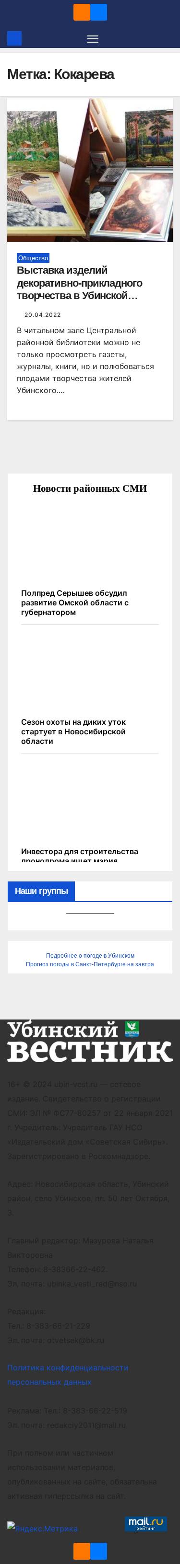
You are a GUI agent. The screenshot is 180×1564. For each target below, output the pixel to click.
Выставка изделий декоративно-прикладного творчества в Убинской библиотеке (79, 289)
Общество (33, 258)
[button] (167, 38)
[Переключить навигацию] (93, 38)
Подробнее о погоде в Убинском (90, 955)
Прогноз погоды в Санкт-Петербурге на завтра (90, 964)
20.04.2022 (42, 314)
